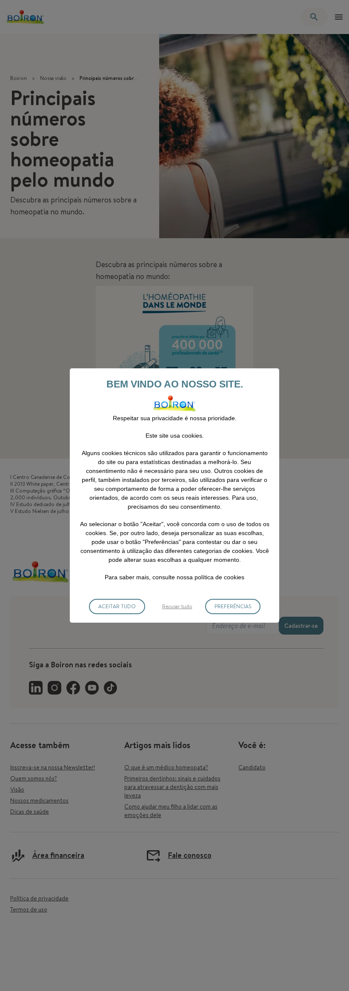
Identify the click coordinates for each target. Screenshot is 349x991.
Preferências (233, 606)
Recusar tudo (177, 606)
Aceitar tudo (117, 606)
